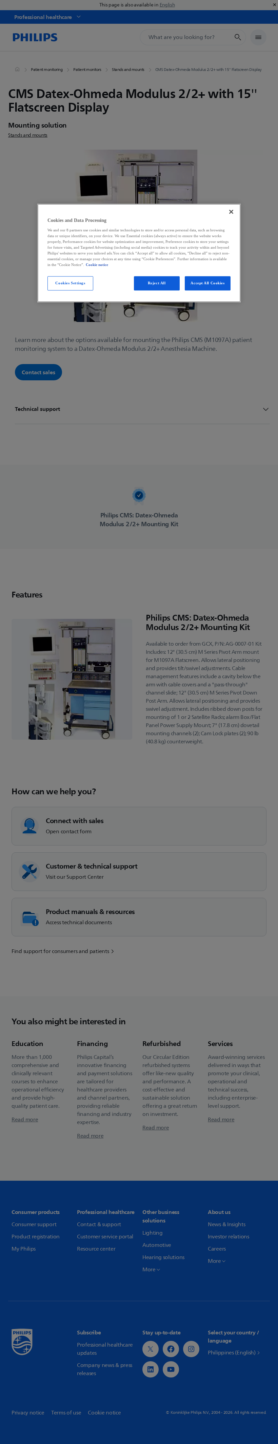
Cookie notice (97, 265)
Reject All (157, 283)
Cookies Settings (70, 283)
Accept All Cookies (207, 283)
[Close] (231, 212)
